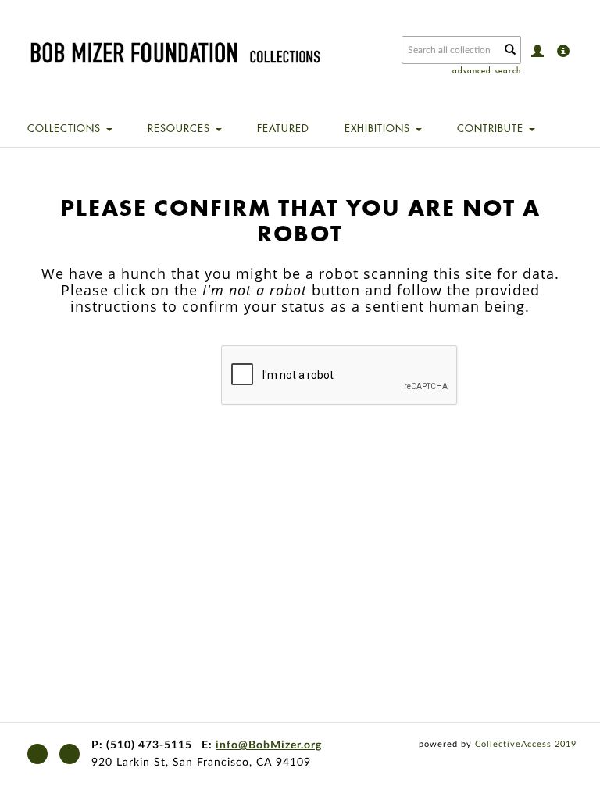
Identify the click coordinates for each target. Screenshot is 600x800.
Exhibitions (379, 128)
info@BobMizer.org (269, 745)
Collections (66, 128)
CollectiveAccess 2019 (526, 744)
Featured (283, 128)
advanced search (486, 71)
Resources (181, 128)
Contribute (492, 128)
